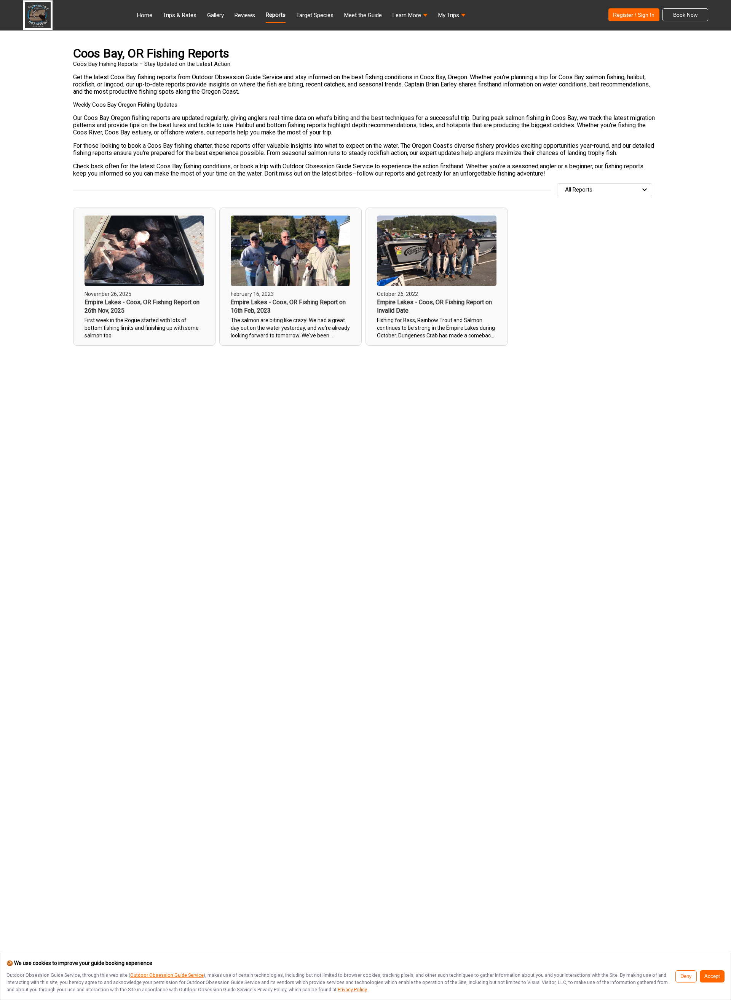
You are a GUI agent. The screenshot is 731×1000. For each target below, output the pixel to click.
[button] (410, 17)
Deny (686, 976)
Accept (712, 976)
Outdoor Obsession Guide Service (167, 975)
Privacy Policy (352, 989)
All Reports (578, 189)
